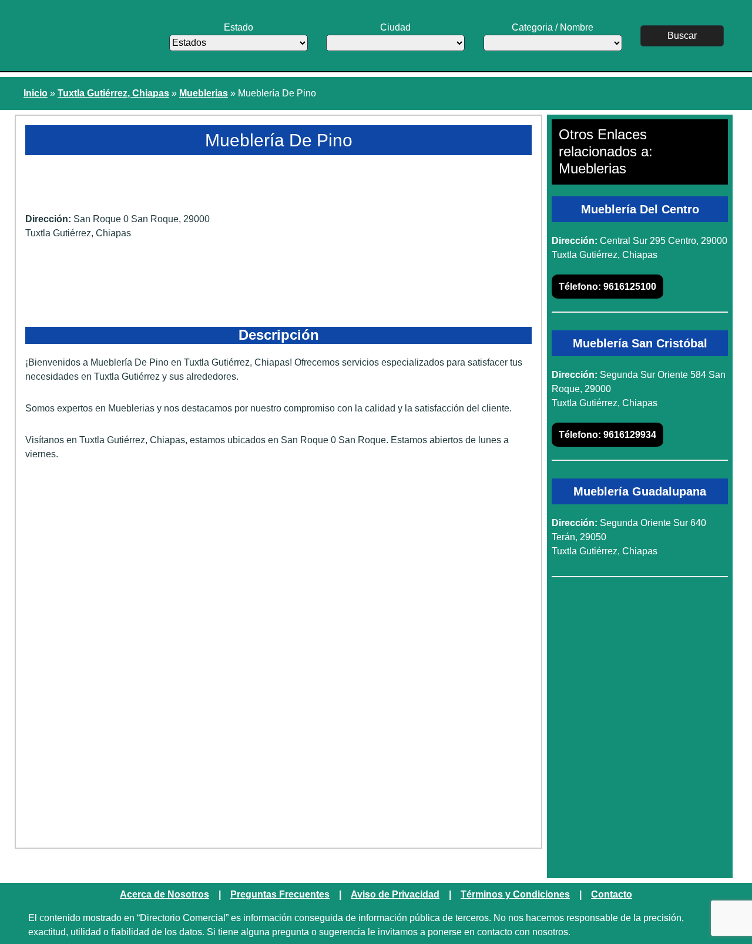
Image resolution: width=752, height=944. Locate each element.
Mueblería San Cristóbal (640, 343)
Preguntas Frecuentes (280, 894)
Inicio (36, 93)
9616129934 (607, 435)
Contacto (611, 894)
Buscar (682, 36)
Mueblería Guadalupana (639, 491)
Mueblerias (203, 93)
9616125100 (607, 287)
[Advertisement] (278, 561)
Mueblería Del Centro (640, 209)
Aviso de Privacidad (395, 894)
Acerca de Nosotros (164, 894)
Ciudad (395, 27)
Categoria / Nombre (552, 27)
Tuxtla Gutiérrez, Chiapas (113, 93)
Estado (238, 27)
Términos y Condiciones (515, 894)
